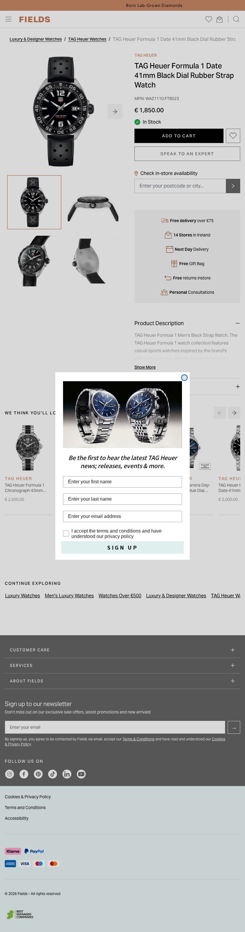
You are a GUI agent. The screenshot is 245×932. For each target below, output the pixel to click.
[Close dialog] (184, 378)
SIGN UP (122, 547)
